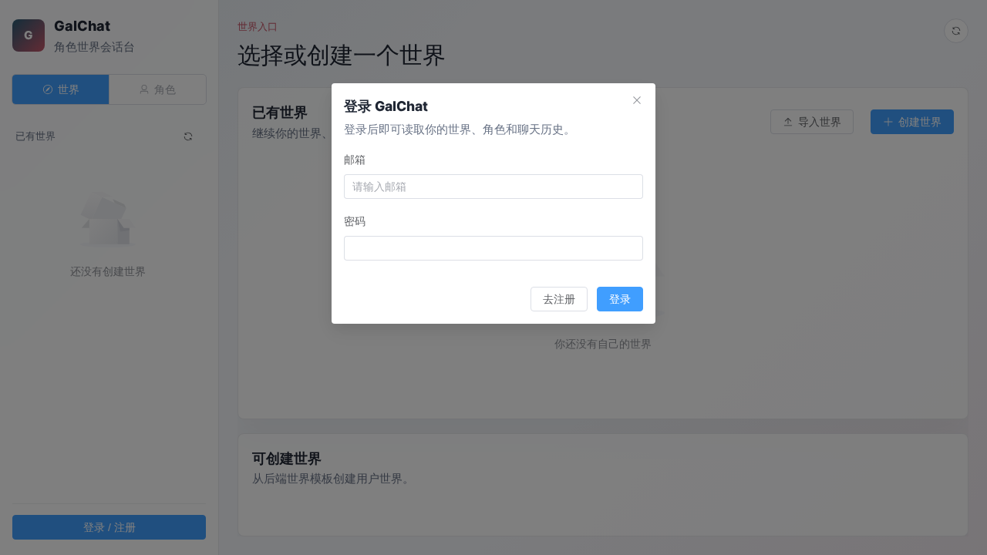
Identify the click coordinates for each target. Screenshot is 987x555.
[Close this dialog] (636, 101)
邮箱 (354, 159)
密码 (354, 220)
